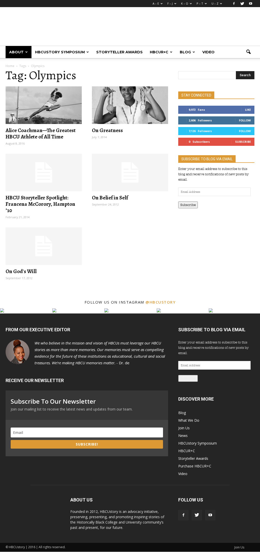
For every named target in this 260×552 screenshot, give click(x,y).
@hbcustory (160, 302)
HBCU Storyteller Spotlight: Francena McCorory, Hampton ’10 (40, 204)
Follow (245, 120)
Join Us (184, 427)
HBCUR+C (159, 52)
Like (248, 110)
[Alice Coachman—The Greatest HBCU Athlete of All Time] (44, 105)
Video (208, 52)
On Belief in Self (110, 197)
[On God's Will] (44, 246)
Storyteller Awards (119, 52)
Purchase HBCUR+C (194, 466)
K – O (184, 3)
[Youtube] (250, 4)
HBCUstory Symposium (60, 52)
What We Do (188, 420)
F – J (170, 3)
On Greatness (107, 130)
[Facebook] (234, 4)
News (183, 435)
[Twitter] (242, 4)
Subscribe (243, 142)
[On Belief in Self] (130, 172)
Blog (185, 52)
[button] (248, 52)
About (16, 52)
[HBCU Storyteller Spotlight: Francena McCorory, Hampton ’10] (44, 172)
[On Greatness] (130, 105)
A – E (156, 3)
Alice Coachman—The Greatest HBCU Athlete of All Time (41, 133)
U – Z (215, 3)
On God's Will (21, 271)
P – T (200, 3)
